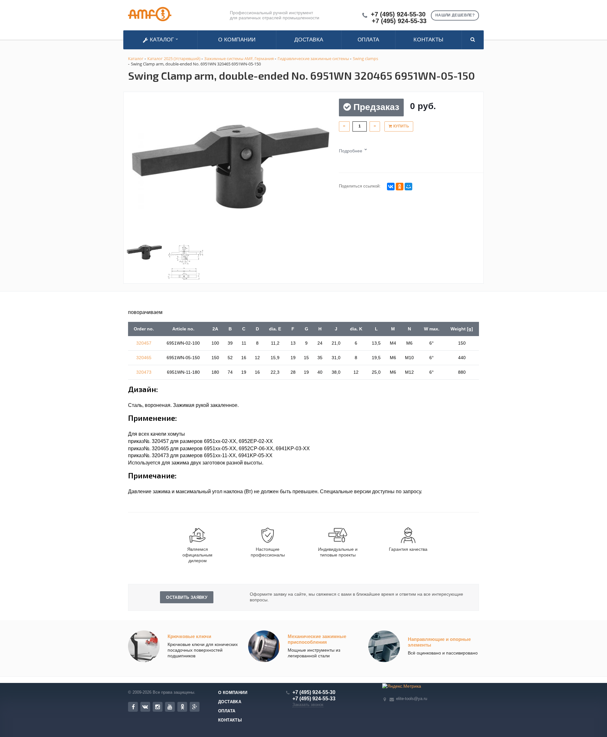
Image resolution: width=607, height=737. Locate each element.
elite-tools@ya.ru (411, 698)
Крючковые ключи (189, 636)
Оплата (368, 40)
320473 (143, 372)
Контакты (428, 40)
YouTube (170, 707)
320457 (143, 343)
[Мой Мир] (408, 186)
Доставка (308, 40)
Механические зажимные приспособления (317, 639)
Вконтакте (145, 707)
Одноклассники (182, 707)
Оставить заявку (186, 597)
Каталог (162, 40)
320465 (143, 357)
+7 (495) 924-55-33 (399, 21)
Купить (400, 126)
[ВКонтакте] (391, 186)
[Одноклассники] (399, 186)
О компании (237, 40)
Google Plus (194, 707)
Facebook (133, 707)
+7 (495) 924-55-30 (398, 14)
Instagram (157, 707)
